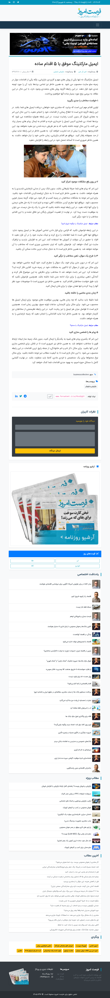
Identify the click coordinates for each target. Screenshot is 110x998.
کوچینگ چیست (81, 946)
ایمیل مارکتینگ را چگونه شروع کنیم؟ (74, 223)
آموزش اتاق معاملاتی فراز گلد (64, 946)
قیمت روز (60, 974)
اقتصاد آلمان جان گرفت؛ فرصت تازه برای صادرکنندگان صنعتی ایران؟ (75, 886)
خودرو (77, 566)
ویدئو (62, 976)
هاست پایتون (68, 950)
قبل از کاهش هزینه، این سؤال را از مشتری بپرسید (81, 881)
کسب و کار (48, 198)
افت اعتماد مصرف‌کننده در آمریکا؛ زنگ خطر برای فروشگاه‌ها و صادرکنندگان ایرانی (70, 867)
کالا (32, 566)
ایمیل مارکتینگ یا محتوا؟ (79, 325)
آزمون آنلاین (93, 946)
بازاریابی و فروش (90, 386)
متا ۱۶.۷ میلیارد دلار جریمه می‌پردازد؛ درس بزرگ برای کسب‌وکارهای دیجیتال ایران (71, 891)
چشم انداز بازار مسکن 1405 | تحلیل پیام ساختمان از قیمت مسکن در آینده (73, 876)
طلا (32, 560)
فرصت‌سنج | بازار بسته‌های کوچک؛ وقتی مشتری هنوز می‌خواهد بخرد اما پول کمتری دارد (68, 896)
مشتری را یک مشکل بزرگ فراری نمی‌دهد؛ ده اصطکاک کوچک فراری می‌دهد (72, 915)
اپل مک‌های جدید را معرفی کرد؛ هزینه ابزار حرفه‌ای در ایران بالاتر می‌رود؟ (73, 920)
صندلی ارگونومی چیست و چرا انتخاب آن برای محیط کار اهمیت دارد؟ (74, 905)
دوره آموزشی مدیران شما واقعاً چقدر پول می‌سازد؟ (81, 910)
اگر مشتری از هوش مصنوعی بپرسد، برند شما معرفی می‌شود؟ (77, 862)
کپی (50, 396)
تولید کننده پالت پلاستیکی (52, 950)
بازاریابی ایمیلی (59, 71)
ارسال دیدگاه (55, 451)
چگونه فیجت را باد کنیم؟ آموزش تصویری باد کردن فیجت (79, 901)
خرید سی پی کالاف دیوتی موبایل (87, 950)
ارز (78, 560)
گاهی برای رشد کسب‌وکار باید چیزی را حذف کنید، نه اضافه (78, 925)
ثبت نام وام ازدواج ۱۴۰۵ (33, 950)
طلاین (20, 950)
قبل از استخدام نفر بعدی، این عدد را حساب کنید (82, 872)
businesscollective (81, 374)
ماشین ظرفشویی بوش (44, 946)
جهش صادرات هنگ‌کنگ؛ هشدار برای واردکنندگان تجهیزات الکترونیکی (74, 929)
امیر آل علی (82, 71)
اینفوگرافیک (60, 979)
